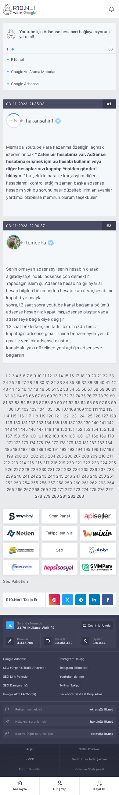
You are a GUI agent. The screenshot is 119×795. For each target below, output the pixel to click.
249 (93, 476)
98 (107, 402)
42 (113, 382)
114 (6, 415)
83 (17, 402)
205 (60, 456)
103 (33, 409)
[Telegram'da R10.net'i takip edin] (80, 599)
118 (35, 415)
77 (95, 395)
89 (53, 402)
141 (103, 422)
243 (42, 476)
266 (19, 489)
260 (77, 482)
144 (16, 429)
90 (59, 402)
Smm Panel (59, 515)
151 (71, 429)
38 (89, 382)
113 (109, 409)
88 (47, 402)
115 (13, 415)
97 (101, 402)
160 (32, 436)
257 (51, 482)
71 (61, 395)
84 (23, 402)
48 (35, 389)
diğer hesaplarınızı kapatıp (34, 168)
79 (106, 395)
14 (61, 375)
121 (58, 415)
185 (8, 449)
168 (95, 436)
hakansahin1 (39, 121)
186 (16, 449)
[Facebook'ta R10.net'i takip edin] (107, 599)
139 (87, 422)
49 (41, 389)
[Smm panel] (98, 567)
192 (63, 449)
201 (26, 456)
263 (102, 482)
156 (110, 429)
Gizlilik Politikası (89, 749)
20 (93, 375)
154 (95, 429)
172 (17, 442)
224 (103, 462)
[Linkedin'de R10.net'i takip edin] (94, 599)
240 (17, 476)
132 (32, 422)
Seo (59, 550)
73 (72, 395)
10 (39, 375)
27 (23, 382)
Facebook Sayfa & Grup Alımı (81, 694)
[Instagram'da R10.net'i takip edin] (54, 599)
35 (71, 382)
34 (65, 382)
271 (60, 489)
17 (77, 375)
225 (112, 462)
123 (73, 415)
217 (46, 462)
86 (35, 402)
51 (54, 389)
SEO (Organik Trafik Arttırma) (24, 667)
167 (87, 436)
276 (101, 489)
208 (85, 456)
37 (83, 382)
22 (105, 375)
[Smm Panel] (21, 516)
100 (10, 409)
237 (101, 469)
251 (110, 476)
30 (41, 382)
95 (89, 402)
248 (85, 476)
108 (72, 409)
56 (83, 389)
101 (18, 409)
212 (6, 462)
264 (110, 482)
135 (55, 422)
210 (102, 456)
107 (65, 409)
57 (90, 389)
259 (68, 482)
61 (114, 389)
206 (68, 456)
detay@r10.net (102, 733)
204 (51, 456)
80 (112, 395)
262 (93, 482)
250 (102, 476)
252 (9, 482)
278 (38, 496)
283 (80, 496)
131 (24, 422)
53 (65, 389)
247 (76, 476)
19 (88, 375)
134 (48, 422)
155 (102, 429)
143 (8, 429)
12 (50, 375)
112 (102, 409)
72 (66, 395)
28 (29, 382)
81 (5, 402)
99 (113, 402)
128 (112, 415)
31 (47, 382)
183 (101, 442)
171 (10, 442)
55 (77, 389)
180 (77, 442)
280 (55, 496)
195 (87, 449)
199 (9, 456)
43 (5, 389)
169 (102, 436)
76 (89, 395)
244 (51, 476)
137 (71, 422)
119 (42, 415)
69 (49, 395)
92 (71, 402)
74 (78, 395)
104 (41, 409)
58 (95, 389)
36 (77, 382)
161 (40, 436)
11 (44, 375)
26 (17, 382)
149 (55, 429)
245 (59, 476)
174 (32, 442)
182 (93, 442)
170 (110, 436)
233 (67, 469)
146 (32, 429)
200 (18, 456)
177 (55, 442)
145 (24, 429)
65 (25, 395)
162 (47, 436)
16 (72, 375)
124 (81, 415)
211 (110, 456)
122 (65, 415)
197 (102, 449)
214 (22, 462)
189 (40, 449)
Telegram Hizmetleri (74, 667)
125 (89, 415)
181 (85, 442)
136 (63, 422)
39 (95, 382)
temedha (36, 243)
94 (83, 402)
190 (48, 449)
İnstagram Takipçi (72, 659)
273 (76, 489)
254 (26, 482)
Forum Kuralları (30, 769)
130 (16, 422)
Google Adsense (15, 659)
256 (43, 482)
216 (38, 462)
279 (46, 496)
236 (93, 469)
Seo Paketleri (15, 581)
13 (55, 375)
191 (55, 449)
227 (17, 469)
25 (11, 382)
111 (95, 409)
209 (94, 456)
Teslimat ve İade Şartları (89, 759)
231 (51, 469)
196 (95, 449)
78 (100, 395)
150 (63, 429)
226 (9, 469)
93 (77, 402)
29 (35, 382)
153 (87, 429)
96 (95, 402)
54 (71, 389)
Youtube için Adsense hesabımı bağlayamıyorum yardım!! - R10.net (20, 9)
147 (40, 429)
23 (111, 375)
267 (27, 489)
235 (84, 469)
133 (40, 422)
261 (85, 482)
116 (21, 415)
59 (101, 389)
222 (86, 462)
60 (108, 389)
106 (57, 409)
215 (30, 462)
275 (92, 489)
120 (50, 415)
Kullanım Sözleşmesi (89, 769)
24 (5, 382)
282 (71, 496)
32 (53, 382)
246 (68, 476)
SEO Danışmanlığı (15, 685)
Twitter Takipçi (70, 685)
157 (8, 436)
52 (59, 389)
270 (52, 489)
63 (13, 395)
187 (24, 449)
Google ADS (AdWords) (19, 694)
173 (25, 442)
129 (8, 422)
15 (66, 375)
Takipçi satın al (59, 533)
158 (16, 436)
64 (19, 395)
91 (65, 402)
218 (54, 462)
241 (26, 476)
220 (70, 462)
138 (79, 422)
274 (84, 489)
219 (62, 462)
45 (17, 389)
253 (17, 482)
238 (110, 469)
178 (62, 442)
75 (83, 395)
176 (47, 442)
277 (109, 489)
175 (40, 442)
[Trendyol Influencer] (98, 533)
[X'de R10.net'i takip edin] (67, 599)
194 (79, 449)
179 (70, 442)
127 (105, 415)
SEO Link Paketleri (16, 676)
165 (71, 436)
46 (23, 389)
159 (24, 436)
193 (71, 449)
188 (32, 449)
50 (47, 389)
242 (34, 476)
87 (41, 402)
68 (43, 395)
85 (29, 402)
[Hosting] (21, 533)
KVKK (30, 759)
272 (68, 489)
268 (35, 489)
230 (42, 469)
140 (95, 422)
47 (29, 389)
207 (77, 456)
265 (10, 489)
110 (88, 409)
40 (101, 382)
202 (34, 456)
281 (63, 496)
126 (97, 415)
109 (80, 409)
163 (55, 436)
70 (55, 395)
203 (43, 456)
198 (110, 449)
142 (110, 422)
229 (34, 469)
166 (79, 436)
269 (44, 489)
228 (25, 469)
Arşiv (30, 749)
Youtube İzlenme (72, 676)
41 (108, 382)
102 (25, 409)
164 (63, 436)
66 (31, 395)
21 (99, 375)
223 (95, 462)
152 (79, 429)
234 (76, 469)
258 (59, 482)
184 (109, 442)
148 (48, 429)
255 (34, 482)
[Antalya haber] (21, 550)
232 (59, 469)
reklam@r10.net (101, 709)
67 (37, 395)
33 (59, 382)
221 (78, 462)
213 (14, 462)
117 (28, 415)
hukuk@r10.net (101, 721)
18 (82, 375)
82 (11, 402)
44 (11, 389)
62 (7, 395)
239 (9, 476)
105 (49, 409)
